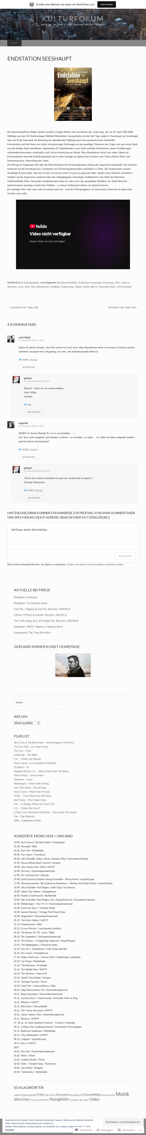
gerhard (28, 378)
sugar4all (23, 423)
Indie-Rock (50, 1095)
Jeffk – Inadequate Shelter (27, 820)
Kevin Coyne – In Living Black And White (35, 763)
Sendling (54, 286)
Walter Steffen (82, 286)
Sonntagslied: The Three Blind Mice (32, 632)
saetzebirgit (24, 337)
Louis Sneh (24, 286)
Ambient (17, 1095)
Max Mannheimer (40, 286)
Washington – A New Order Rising (31, 783)
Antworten (28, 367)
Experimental (29, 1094)
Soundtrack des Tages (79, 1100)
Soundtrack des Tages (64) (123, 307)
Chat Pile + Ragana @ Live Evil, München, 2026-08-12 (42, 609)
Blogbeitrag (75, 173)
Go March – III (21, 767)
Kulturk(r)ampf (31, 282)
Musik (122, 1094)
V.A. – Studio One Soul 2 (27, 808)
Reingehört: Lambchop (25, 597)
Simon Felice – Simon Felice (29, 775)
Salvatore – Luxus (23, 779)
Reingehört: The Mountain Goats (30, 603)
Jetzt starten (106, 4)
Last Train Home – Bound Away (30, 787)
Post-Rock (35, 1100)
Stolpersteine (67, 286)
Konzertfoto (92, 1094)
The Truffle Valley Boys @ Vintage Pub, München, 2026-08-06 (46, 620)
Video (94, 1099)
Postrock (44, 1100)
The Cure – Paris (22, 750)
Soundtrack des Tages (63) (22, 307)
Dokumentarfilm (69, 282)
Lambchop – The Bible (25, 755)
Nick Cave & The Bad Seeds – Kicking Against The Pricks (44, 742)
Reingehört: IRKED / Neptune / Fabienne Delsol (38, 626)
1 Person (33, 359)
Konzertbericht (76, 1095)
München (22, 1099)
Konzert (62, 1094)
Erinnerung (108, 282)
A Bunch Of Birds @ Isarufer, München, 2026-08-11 (40, 615)
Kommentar (125, 555)
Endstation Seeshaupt (90, 282)
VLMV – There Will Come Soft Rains (33, 796)
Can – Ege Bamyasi (24, 816)
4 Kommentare (124, 286)
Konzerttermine (108, 1095)
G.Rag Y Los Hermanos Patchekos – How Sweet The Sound (45, 812)
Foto (40, 1094)
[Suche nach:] (135, 43)
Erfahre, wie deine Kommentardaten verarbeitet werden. (95, 564)
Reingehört (58, 1099)
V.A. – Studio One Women (27, 759)
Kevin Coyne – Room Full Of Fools (32, 791)
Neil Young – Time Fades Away (30, 800)
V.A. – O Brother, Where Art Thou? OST (34, 804)
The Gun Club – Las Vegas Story (31, 746)
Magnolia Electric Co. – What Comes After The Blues (41, 771)
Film (117, 282)
